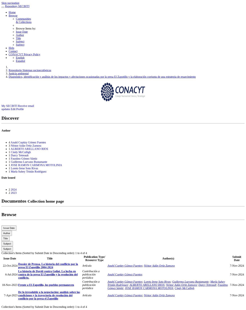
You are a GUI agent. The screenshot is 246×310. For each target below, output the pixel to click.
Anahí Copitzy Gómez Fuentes (28, 142)
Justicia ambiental (19, 73)
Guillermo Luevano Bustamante (29, 161)
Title (18, 38)
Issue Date (22, 31)
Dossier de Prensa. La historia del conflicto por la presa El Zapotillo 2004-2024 (48, 266)
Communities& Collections (24, 20)
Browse (13, 15)
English (20, 57)
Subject (20, 41)
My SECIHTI (9, 105)
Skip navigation (10, 2)
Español (20, 60)
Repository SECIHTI (17, 6)
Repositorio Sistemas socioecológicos (30, 70)
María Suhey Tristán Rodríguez (28, 171)
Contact (13, 51)
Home (12, 12)
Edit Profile (17, 109)
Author (20, 35)
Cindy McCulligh (21, 152)
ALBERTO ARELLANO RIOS (29, 148)
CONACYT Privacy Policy (24, 54)
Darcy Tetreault (19, 155)
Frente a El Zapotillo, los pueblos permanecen (46, 284)
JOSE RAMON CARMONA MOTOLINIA (36, 165)
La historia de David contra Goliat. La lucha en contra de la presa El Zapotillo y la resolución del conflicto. (48, 274)
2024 (14, 189)
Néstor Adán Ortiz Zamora (26, 145)
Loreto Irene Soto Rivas (24, 168)
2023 (14, 192)
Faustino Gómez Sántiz (24, 158)
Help (11, 47)
